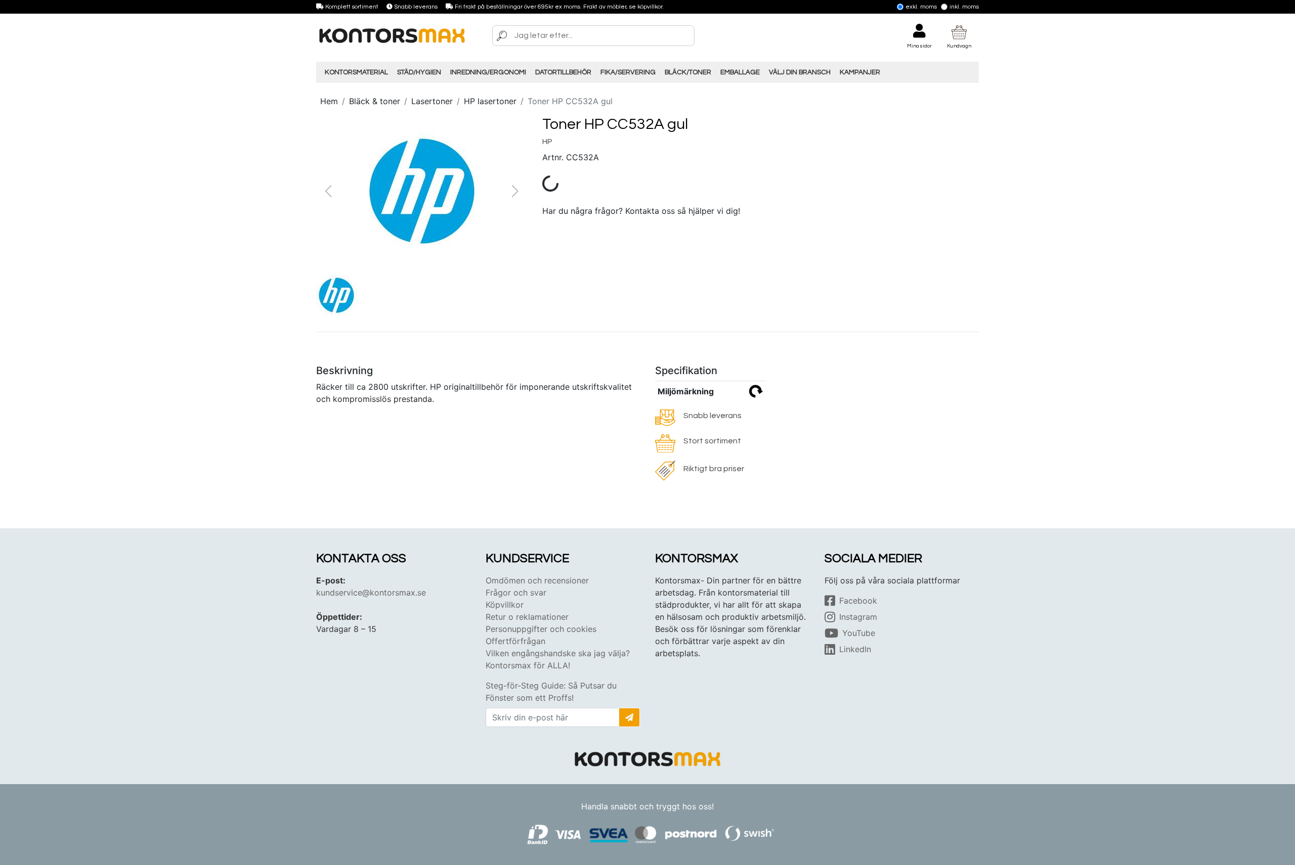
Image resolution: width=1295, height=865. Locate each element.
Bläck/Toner (688, 72)
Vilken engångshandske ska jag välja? (558, 653)
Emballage (740, 72)
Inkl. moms (964, 7)
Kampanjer (860, 72)
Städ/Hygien (419, 72)
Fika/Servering (628, 72)
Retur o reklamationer (527, 617)
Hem (329, 101)
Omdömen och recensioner (537, 580)
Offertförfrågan (515, 641)
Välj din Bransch (800, 72)
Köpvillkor (505, 605)
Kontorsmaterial (356, 72)
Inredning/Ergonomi (488, 72)
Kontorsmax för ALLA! (528, 665)
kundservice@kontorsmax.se (371, 592)
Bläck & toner (374, 101)
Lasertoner (432, 101)
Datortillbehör (563, 72)
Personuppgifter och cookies (541, 629)
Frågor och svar (516, 592)
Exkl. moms (921, 7)
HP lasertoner (490, 101)
